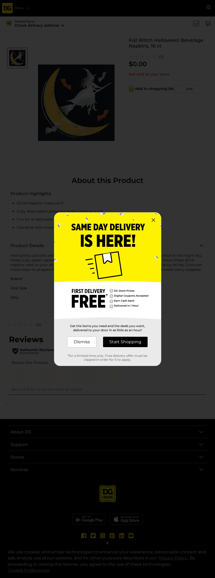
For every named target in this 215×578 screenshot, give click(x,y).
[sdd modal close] (153, 220)
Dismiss (82, 341)
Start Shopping (125, 341)
